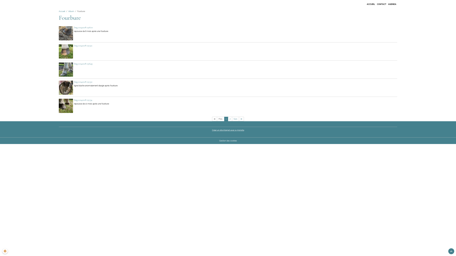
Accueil (371, 4)
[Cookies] (5, 251)
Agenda (392, 4)
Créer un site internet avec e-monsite (228, 130)
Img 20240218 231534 (83, 100)
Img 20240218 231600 (83, 27)
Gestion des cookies (228, 141)
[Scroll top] (451, 251)
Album (71, 11)
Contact (381, 4)
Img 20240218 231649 (83, 63)
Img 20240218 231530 (83, 81)
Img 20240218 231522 (83, 45)
